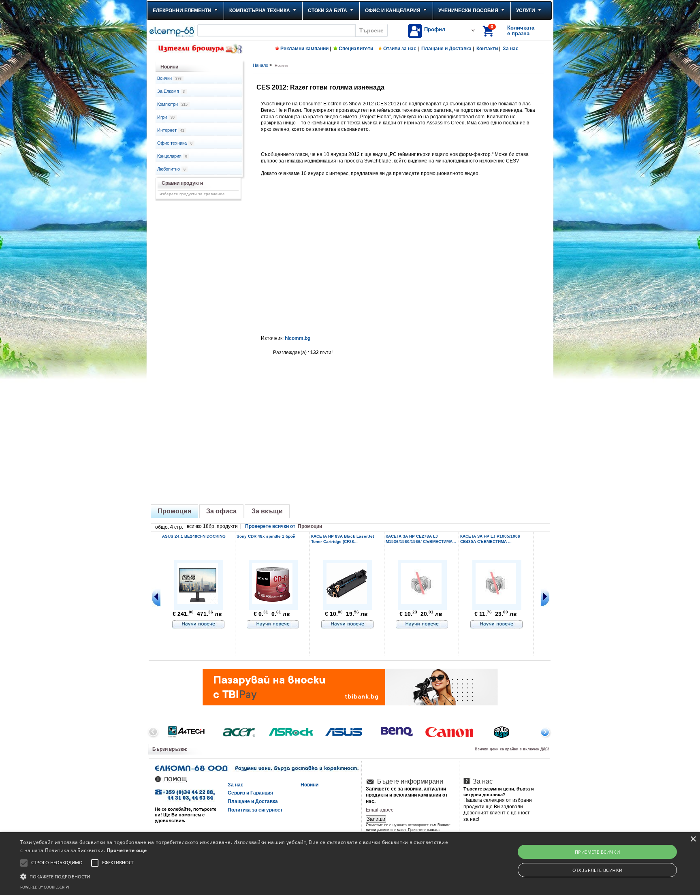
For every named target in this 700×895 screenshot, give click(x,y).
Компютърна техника (259, 10)
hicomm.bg (297, 338)
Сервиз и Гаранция (250, 793)
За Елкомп (171, 91)
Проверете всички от (283, 526)
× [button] (693, 839)
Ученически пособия (468, 10)
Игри (166, 117)
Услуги (525, 10)
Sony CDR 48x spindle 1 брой (266, 536)
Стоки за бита (327, 10)
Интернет (170, 130)
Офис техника (174, 143)
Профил (434, 29)
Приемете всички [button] (597, 852)
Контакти (487, 48)
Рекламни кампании (304, 48)
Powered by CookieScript (45, 887)
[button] (234, 876)
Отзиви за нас (400, 48)
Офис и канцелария (392, 10)
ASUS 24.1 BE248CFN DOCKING (194, 536)
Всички (169, 78)
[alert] (350, 863)
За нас (511, 48)
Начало (260, 65)
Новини (309, 785)
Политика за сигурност (255, 810)
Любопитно (171, 169)
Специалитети (355, 48)
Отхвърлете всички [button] (597, 870)
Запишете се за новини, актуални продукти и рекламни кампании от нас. (407, 795)
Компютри (172, 104)
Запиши (376, 819)
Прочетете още (127, 850)
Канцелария (172, 156)
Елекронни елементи (182, 10)
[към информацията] (198, 624)
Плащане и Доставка (446, 48)
